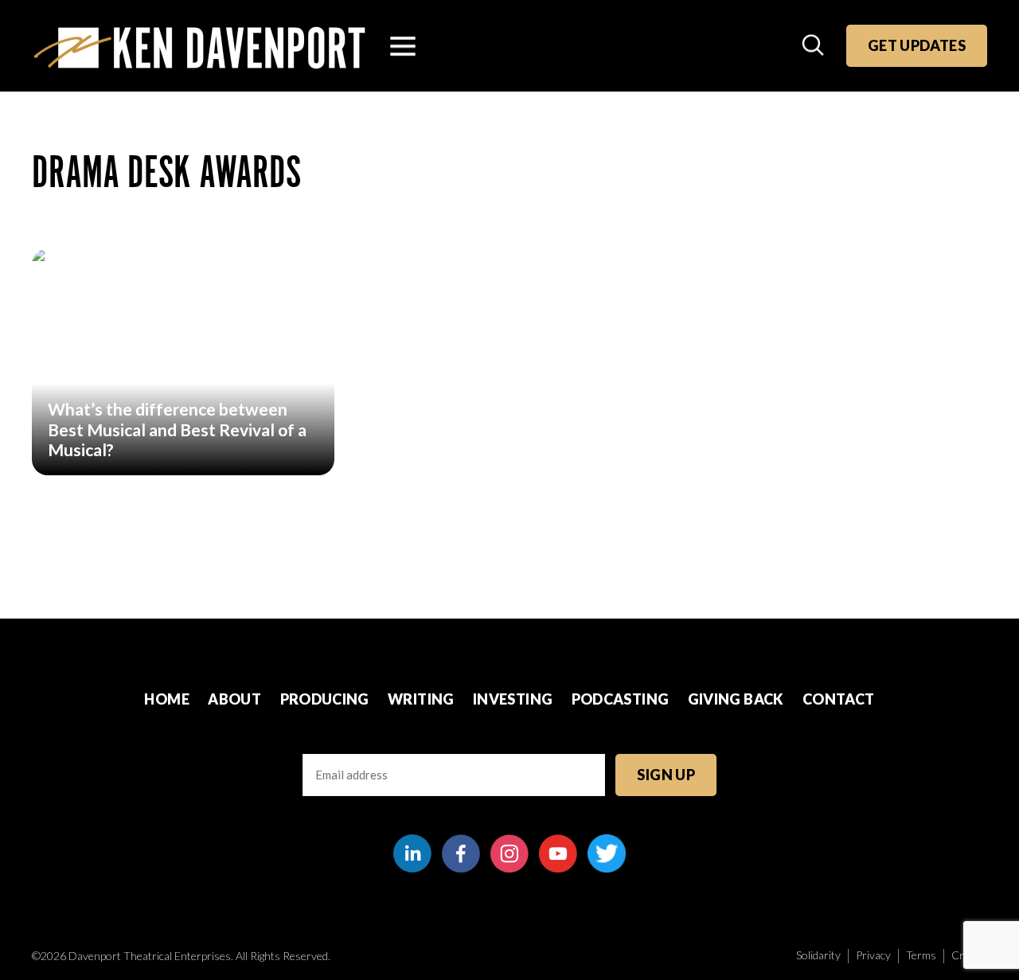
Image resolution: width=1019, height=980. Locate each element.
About (234, 699)
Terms (921, 955)
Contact (838, 699)
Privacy (873, 955)
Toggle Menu (402, 46)
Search (814, 46)
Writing (421, 699)
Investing (512, 699)
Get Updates (917, 45)
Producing (324, 699)
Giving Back (736, 699)
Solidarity (818, 955)
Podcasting (621, 699)
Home (166, 699)
